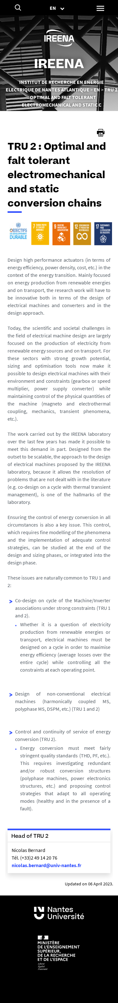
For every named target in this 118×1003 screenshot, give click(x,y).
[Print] (100, 132)
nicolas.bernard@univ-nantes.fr (46, 865)
